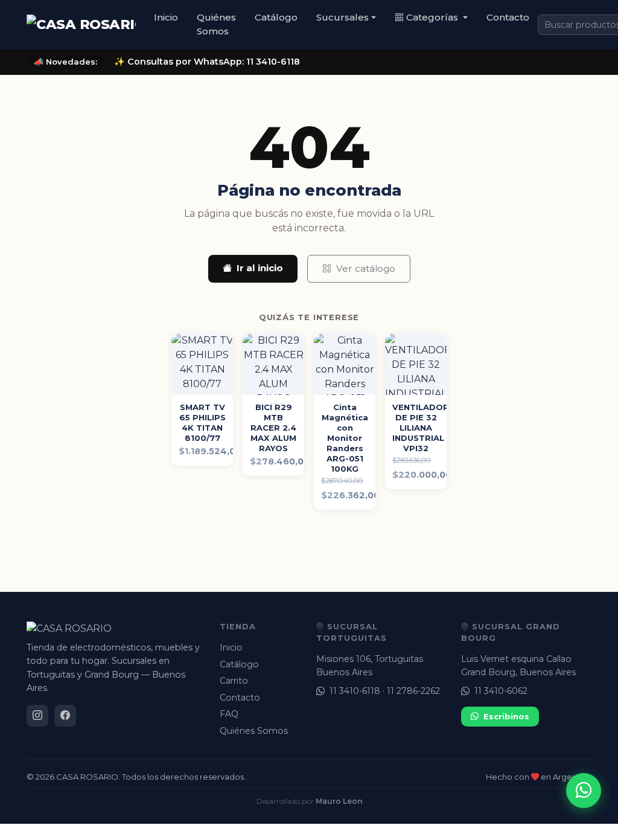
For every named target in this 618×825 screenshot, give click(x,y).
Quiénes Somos (216, 24)
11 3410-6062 (500, 690)
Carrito (234, 680)
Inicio (166, 17)
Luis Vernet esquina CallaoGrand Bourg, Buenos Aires (518, 665)
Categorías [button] (433, 17)
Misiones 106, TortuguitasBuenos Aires (369, 665)
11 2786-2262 (413, 690)
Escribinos (506, 716)
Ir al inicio (260, 268)
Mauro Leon (339, 801)
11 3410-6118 (355, 690)
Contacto (507, 17)
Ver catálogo (365, 268)
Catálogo (276, 17)
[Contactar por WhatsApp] (583, 790)
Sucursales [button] (342, 17)
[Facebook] (65, 716)
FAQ (229, 713)
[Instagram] (37, 716)
